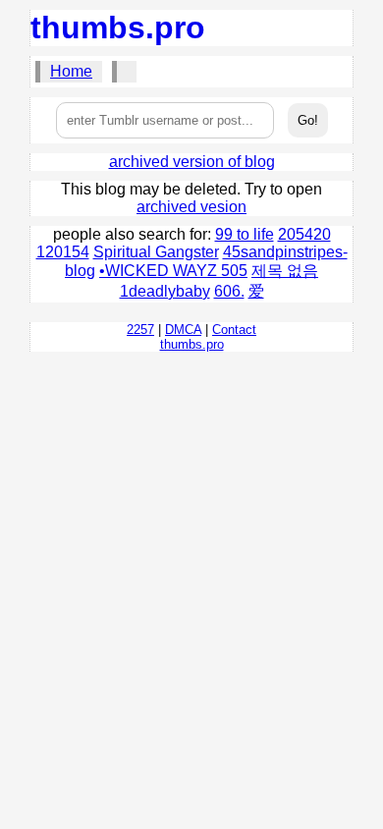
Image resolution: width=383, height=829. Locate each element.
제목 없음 (284, 270)
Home (71, 71)
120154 (62, 252)
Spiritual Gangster (156, 252)
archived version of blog (192, 161)
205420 (304, 234)
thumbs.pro (117, 27)
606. (229, 291)
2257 (140, 329)
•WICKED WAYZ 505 (173, 270)
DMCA (183, 329)
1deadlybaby (165, 291)
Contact (234, 329)
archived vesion (191, 206)
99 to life (244, 234)
